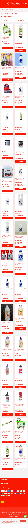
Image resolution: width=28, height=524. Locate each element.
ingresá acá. (24, 512)
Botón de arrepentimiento (14, 514)
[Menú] (2, 3)
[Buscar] (26, 9)
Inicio (2, 13)
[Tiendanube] (14, 517)
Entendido (23, 521)
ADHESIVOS (6, 13)
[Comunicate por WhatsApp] (25, 516)
